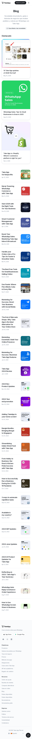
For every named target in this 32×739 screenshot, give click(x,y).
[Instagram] (7, 639)
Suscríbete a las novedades (17, 28)
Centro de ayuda (6, 679)
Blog (3, 691)
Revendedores (6, 700)
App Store (8, 634)
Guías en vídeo (6, 688)
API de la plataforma (7, 668)
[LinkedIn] (11, 639)
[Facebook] (3, 639)
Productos (5, 648)
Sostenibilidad (6, 720)
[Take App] (6, 3)
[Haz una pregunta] (28, 735)
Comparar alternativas (8, 685)
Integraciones (5, 662)
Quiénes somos (6, 711)
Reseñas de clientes (7, 682)
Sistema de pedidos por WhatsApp (11, 651)
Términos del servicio (8, 717)
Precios (4, 657)
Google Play (20, 634)
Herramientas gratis (7, 703)
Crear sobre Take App (8, 665)
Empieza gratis (20, 2)
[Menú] (28, 2)
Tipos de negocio (7, 654)
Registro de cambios (7, 671)
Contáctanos (5, 723)
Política (4, 714)
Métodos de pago (7, 660)
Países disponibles (7, 694)
